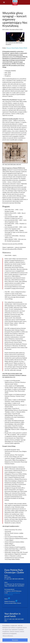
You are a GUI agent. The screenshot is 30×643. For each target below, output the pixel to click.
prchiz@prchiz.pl (8, 594)
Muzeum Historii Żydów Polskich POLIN (16, 48)
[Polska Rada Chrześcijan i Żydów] (15, 3)
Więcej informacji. (8, 635)
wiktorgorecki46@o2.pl (14, 592)
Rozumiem (15, 640)
